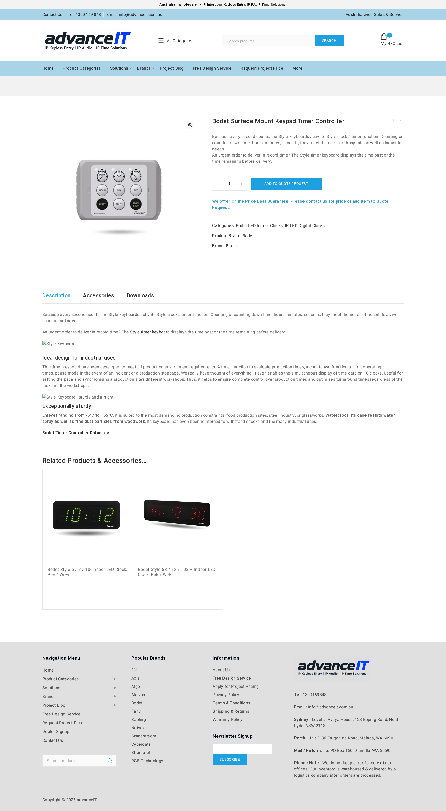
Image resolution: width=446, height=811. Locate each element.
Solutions (119, 68)
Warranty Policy (228, 719)
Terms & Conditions (231, 703)
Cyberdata (141, 744)
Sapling (138, 719)
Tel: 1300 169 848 (84, 14)
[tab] (59, 298)
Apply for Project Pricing (236, 686)
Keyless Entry (233, 4)
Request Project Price (262, 68)
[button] (190, 125)
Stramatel (140, 753)
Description (56, 296)
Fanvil (137, 711)
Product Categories (82, 68)
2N (134, 670)
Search (329, 40)
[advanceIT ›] (87, 40)
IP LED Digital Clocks (305, 226)
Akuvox (138, 695)
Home (48, 68)
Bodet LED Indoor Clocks (259, 226)
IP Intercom (212, 4)
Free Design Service (212, 68)
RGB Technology (147, 761)
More (297, 68)
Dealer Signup (55, 732)
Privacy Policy (226, 695)
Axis (135, 678)
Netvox (138, 728)
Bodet (248, 236)
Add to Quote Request (286, 183)
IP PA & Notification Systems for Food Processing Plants (400, 120)
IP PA (251, 4)
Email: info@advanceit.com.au (134, 14)
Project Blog (172, 68)
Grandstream (143, 736)
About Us (221, 670)
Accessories (98, 296)
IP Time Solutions (271, 4)
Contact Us (52, 14)
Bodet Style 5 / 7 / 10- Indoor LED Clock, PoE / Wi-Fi (393, 120)
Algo (135, 686)
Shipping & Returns (231, 711)
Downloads (140, 296)
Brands (144, 68)
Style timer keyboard (150, 332)
